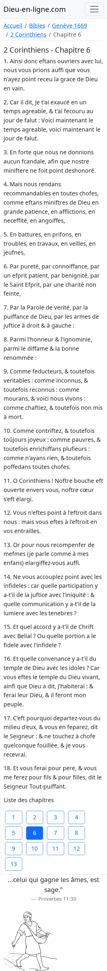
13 (13, 864)
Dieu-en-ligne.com (35, 9)
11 (55, 848)
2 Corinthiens (28, 34)
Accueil (13, 26)
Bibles (37, 26)
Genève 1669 (69, 26)
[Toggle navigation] (94, 9)
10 (34, 848)
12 (76, 848)
